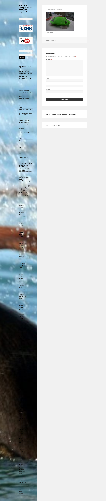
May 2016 (21, 464)
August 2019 (21, 378)
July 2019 (21, 380)
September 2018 (22, 402)
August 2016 (21, 458)
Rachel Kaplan (21, 195)
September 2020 (22, 349)
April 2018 (21, 413)
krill (30, 177)
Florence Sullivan (29, 167)
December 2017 (22, 422)
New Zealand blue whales (24, 124)
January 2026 (21, 214)
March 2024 (21, 256)
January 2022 (21, 314)
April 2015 (21, 493)
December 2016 (22, 449)
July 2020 (21, 354)
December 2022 (22, 289)
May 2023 (21, 278)
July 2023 (21, 274)
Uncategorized (22, 145)
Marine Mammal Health (24, 122)
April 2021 (21, 334)
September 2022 (22, 296)
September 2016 (22, 456)
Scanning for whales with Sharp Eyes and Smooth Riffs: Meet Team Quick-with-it (25, 75)
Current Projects (22, 103)
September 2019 (22, 376)
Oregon (20, 187)
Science (25, 195)
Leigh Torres (22, 179)
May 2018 (21, 411)
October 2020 (21, 347)
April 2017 (21, 440)
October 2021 (21, 320)
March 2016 (21, 469)
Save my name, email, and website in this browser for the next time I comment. (64, 95)
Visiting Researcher (23, 147)
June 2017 (21, 436)
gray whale (29, 171)
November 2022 (22, 292)
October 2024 (21, 241)
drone (24, 165)
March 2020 (21, 362)
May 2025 (21, 230)
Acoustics (20, 155)
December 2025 (22, 216)
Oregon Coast (27, 187)
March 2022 (21, 309)
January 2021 (21, 340)
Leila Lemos (29, 179)
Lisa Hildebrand (23, 181)
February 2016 (22, 471)
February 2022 (22, 312)
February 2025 (22, 234)
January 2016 (21, 473)
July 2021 (21, 327)
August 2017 (21, 431)
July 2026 (21, 207)
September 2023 (22, 269)
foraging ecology (24, 169)
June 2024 (21, 250)
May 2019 (21, 385)
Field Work (22, 167)
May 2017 (21, 438)
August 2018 (21, 405)
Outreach (21, 135)
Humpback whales (22, 177)
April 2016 (21, 467)
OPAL (20, 130)
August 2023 (21, 272)
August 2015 (21, 484)
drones (27, 165)
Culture (20, 100)
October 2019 (21, 374)
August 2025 (21, 223)
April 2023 (21, 281)
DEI (19, 105)
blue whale (21, 157)
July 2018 (21, 407)
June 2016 (21, 462)
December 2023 (22, 263)
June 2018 (21, 409)
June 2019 (21, 382)
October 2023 (21, 267)
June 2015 (21, 489)
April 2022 (21, 307)
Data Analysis (21, 163)
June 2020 (21, 356)
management (29, 181)
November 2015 (22, 478)
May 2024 (21, 252)
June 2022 (21, 303)
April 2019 (21, 387)
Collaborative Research (24, 160)
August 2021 (21, 325)
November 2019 (22, 371)
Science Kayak (21, 197)
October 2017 (21, 427)
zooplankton (29, 197)
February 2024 (22, 258)
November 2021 (22, 318)
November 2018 (22, 398)
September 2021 (22, 323)
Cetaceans (21, 158)
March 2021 (21, 336)
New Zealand (22, 185)
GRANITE (21, 107)
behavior (29, 155)
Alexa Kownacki (24, 155)
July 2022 (21, 300)
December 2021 (22, 316)
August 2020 (21, 351)
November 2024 (22, 238)
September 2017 (22, 429)
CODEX (20, 96)
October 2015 (21, 480)
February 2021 (22, 338)
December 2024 (22, 236)
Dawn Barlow (28, 163)
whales (26, 197)
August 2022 (21, 298)
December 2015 (22, 475)
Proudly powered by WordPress (53, 125)
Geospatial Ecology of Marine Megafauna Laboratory (25, 8)
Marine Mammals (25, 183)
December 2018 (22, 396)
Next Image (59, 9)
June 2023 (21, 276)
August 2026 (21, 205)
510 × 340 (58, 40)
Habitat (29, 176)
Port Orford (27, 193)
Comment (49, 59)
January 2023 (21, 287)
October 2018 (21, 400)
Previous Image (51, 9)
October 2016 (21, 453)
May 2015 (21, 491)
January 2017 (21, 447)
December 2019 (22, 369)
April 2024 (21, 254)
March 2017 (21, 442)
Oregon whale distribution (24, 132)
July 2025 (21, 225)
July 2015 (21, 487)
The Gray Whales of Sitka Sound (25, 82)
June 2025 (21, 227)
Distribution (21, 165)
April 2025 (21, 232)
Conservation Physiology (24, 98)
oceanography (28, 185)
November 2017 (22, 425)
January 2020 (21, 367)
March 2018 (21, 416)
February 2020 (22, 365)
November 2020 (22, 345)
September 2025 (22, 221)
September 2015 (22, 482)
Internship (27, 177)
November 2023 (22, 265)
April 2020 (21, 360)
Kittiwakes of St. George (24, 120)
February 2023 (22, 285)
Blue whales (26, 157)
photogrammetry (25, 192)
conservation (23, 162)
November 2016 (22, 451)
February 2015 (22, 495)
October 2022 (21, 294)
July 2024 (21, 247)
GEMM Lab (23, 171)
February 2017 (22, 444)
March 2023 (21, 283)
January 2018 (21, 420)
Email (48, 84)
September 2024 (22, 243)
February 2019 (22, 391)
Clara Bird (25, 158)
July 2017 (21, 433)
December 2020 (22, 343)
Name (48, 78)
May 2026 (21, 210)
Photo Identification (22, 193)
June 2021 (21, 329)
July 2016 (21, 460)
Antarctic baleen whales (24, 90)
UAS (24, 197)
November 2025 (22, 219)
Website (48, 89)
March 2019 (21, 389)
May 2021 (21, 331)
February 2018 (22, 418)
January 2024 (21, 261)
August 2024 (21, 245)
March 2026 (21, 212)
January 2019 (21, 394)
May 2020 (21, 358)
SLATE (20, 140)
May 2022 (21, 305)
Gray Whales (23, 176)
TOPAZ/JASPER (22, 142)
